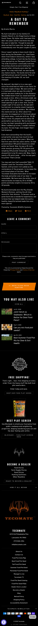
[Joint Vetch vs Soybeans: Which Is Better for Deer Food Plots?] (7, 312)
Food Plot (17, 15)
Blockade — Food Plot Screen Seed (19, 436)
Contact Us (19, 554)
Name (4, 224)
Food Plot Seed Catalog (19, 580)
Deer (11, 15)
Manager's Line (19, 574)
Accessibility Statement (19, 603)
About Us (19, 551)
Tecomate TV (19, 577)
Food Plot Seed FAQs (19, 583)
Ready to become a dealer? (19, 481)
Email (4, 233)
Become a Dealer (19, 590)
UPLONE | (19, 624)
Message (6, 242)
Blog (19, 593)
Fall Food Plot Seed (19, 564)
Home (12, 12)
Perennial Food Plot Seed (19, 571)
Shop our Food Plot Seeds (19, 393)
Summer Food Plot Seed (19, 567)
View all (19, 304)
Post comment (19, 262)
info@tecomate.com (19, 544)
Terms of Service (28, 270)
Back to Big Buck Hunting (20, 286)
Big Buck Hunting (21, 12)
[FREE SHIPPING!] (19, 364)
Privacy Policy (15, 270)
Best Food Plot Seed (19, 561)
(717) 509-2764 (19, 541)
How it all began (18, 487)
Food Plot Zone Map (19, 558)
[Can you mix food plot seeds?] (7, 327)
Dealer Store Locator (19, 587)
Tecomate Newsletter (19, 609)
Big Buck (6, 15)
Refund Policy (19, 596)
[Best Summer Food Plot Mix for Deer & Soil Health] (7, 337)
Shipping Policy (19, 599)
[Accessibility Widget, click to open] (4, 622)
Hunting (23, 15)
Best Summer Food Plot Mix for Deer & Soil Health (24, 340)
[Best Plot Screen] (19, 408)
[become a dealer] (19, 451)
